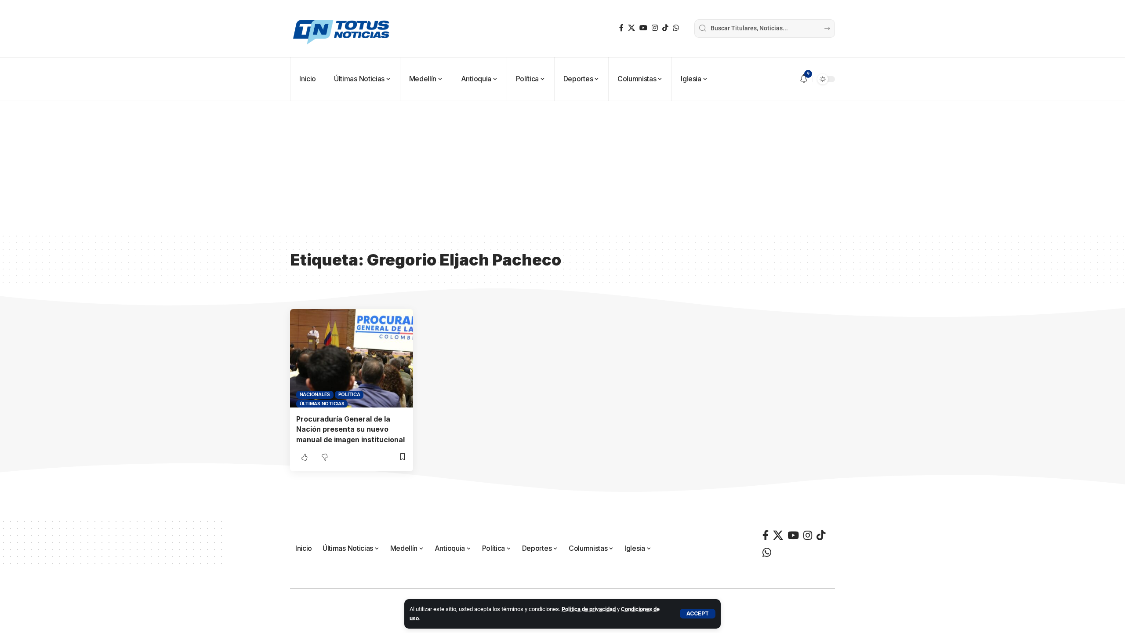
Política (349, 394)
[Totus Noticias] (342, 29)
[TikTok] (665, 28)
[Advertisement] (562, 167)
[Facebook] (621, 28)
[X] (631, 28)
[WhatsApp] (676, 28)
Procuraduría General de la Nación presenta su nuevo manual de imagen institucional (350, 429)
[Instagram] (655, 28)
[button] (697, 613)
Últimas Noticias (322, 403)
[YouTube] (643, 28)
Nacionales (315, 394)
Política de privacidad (589, 609)
